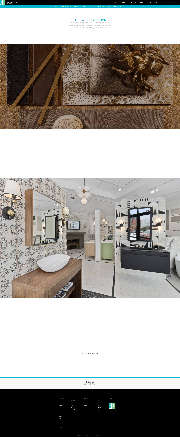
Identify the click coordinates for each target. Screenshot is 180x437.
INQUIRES (110, 398)
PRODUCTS (61, 396)
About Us (99, 403)
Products (116, 2)
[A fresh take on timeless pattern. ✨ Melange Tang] (123, 362)
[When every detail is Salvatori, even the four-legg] (169, 362)
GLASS (60, 407)
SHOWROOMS (73, 400)
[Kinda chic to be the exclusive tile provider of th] (79, 362)
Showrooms (134, 2)
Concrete (61, 409)
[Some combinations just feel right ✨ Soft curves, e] (146, 362)
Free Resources (87, 407)
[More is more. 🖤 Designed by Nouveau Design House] (33, 362)
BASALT (72, 407)
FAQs (99, 405)
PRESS (99, 409)
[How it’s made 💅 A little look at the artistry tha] (56, 362)
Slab (60, 418)
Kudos (149, 2)
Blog (162, 2)
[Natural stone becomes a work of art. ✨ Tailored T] (101, 362)
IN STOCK (60, 420)
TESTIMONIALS (86, 398)
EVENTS (99, 411)
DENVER (72, 403)
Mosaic (60, 414)
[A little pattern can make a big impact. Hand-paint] (11, 362)
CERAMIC (60, 405)
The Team (99, 407)
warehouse (73, 414)
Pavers (60, 416)
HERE (98, 7)
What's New (61, 398)
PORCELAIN (61, 403)
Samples (60, 427)
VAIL (72, 405)
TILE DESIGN (86, 405)
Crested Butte (74, 411)
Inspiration (124, 2)
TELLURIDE (73, 409)
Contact (169, 2)
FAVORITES (61, 425)
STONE (60, 400)
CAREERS (99, 414)
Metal (60, 411)
